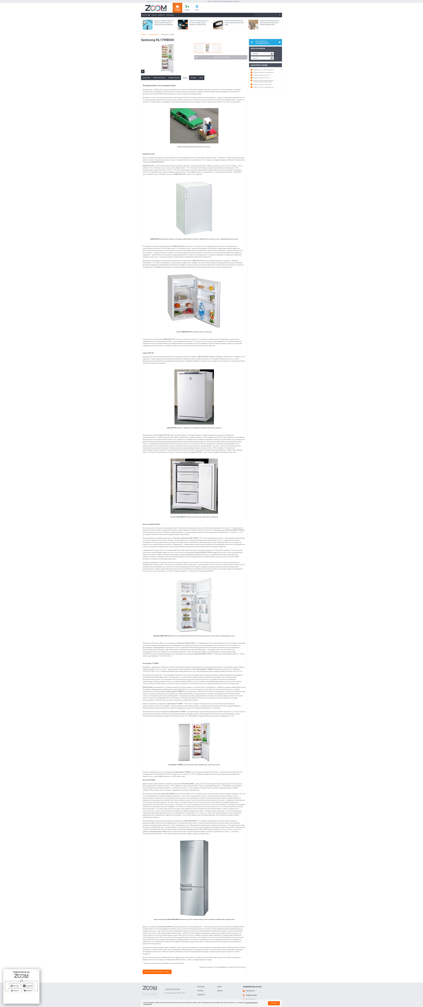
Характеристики (159, 77)
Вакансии (146, 995)
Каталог (145, 15)
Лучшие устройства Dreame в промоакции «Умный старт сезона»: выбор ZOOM (269, 22)
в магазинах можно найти (157, 831)
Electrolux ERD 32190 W (234, 530)
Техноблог (170, 15)
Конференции (228, 1)
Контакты (153, 995)
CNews (210, 1)
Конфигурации (174, 77)
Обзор (185, 77)
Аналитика (217, 1)
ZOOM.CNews (147, 687)
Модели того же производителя (263, 69)
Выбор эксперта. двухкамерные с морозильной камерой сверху (263, 81)
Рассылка (250, 991)
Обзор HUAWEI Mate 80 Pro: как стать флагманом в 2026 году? (234, 22)
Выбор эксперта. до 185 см (261, 75)
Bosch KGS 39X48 (188, 784)
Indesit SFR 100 (203, 356)
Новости (161, 15)
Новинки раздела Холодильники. (263, 72)
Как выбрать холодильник (262, 42)
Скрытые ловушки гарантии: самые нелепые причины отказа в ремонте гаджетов (164, 22)
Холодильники (153, 34)
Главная (143, 34)
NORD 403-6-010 (157, 162)
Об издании (147, 993)
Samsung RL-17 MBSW (204, 669)
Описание (146, 77)
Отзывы (193, 77)
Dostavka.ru (223, 967)
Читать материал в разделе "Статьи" (157, 971)
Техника (177, 10)
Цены (201, 77)
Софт (197, 10)
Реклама (155, 993)
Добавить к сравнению (221, 57)
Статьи (153, 15)
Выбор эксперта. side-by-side (262, 84)
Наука (187, 10)
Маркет (236, 1)
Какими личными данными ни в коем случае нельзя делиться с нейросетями (198, 22)
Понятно (274, 1003)
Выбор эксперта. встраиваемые (263, 87)
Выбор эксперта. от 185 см (261, 77)
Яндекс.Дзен (251, 995)
